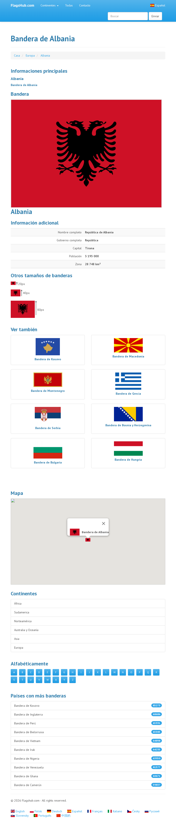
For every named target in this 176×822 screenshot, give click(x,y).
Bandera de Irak (87, 750)
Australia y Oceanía (26, 630)
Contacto (84, 5)
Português (45, 815)
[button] (88, 539)
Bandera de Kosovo (87, 706)
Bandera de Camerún (87, 785)
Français (97, 811)
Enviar (155, 16)
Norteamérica (23, 621)
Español (159, 5)
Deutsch (57, 811)
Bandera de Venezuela (87, 767)
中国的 (65, 815)
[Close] (104, 523)
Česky (135, 811)
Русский (154, 811)
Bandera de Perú (87, 723)
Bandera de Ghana (87, 776)
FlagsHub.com (22, 5)
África (17, 603)
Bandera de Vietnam (87, 741)
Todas (69, 5)
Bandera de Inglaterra (87, 714)
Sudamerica (21, 612)
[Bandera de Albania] (88, 153)
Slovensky (22, 815)
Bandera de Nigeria (87, 758)
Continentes (48, 5)
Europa (18, 648)
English (20, 811)
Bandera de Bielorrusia (87, 732)
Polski (38, 811)
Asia (16, 639)
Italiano (117, 811)
